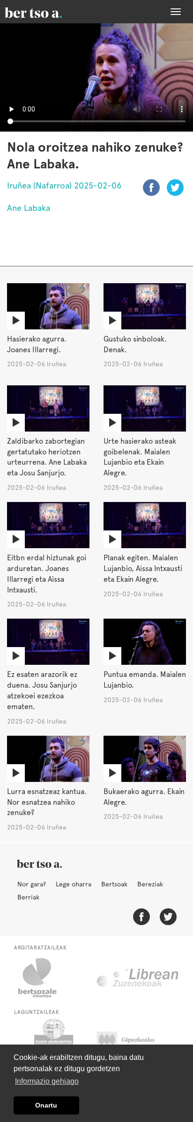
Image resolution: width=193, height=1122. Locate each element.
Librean (138, 978)
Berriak (28, 897)
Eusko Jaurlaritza (52, 1042)
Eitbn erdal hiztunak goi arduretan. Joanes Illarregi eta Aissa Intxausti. (46, 573)
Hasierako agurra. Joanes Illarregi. (37, 344)
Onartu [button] (46, 1105)
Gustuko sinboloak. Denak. (135, 344)
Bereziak (150, 884)
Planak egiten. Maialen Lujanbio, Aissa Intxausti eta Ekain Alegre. (143, 568)
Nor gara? (31, 884)
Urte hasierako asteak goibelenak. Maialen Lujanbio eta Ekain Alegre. (140, 457)
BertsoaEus (47, 11)
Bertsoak (114, 884)
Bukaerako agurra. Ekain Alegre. (144, 797)
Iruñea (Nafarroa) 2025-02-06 (64, 185)
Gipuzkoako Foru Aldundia (134, 1042)
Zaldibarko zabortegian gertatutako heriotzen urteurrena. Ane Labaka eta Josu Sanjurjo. (47, 457)
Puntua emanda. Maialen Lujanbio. (145, 680)
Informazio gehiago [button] (47, 1081)
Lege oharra (73, 884)
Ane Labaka (28, 208)
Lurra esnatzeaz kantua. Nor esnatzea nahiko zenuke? (47, 802)
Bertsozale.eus (43, 978)
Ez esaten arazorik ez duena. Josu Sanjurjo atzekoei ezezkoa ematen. (42, 690)
